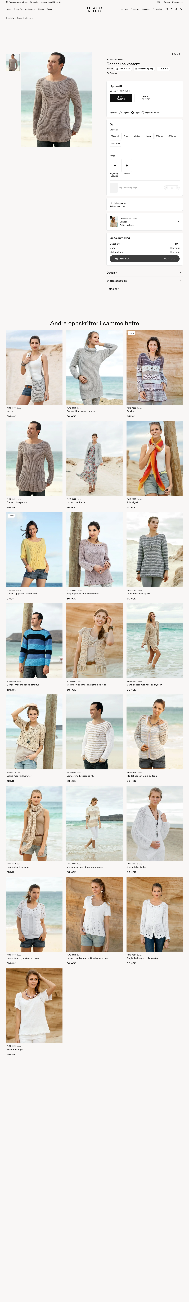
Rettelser (112, 288)
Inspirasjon (146, 9)
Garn (9, 9)
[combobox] (159, 2)
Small (126, 136)
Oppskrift (10, 18)
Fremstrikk (135, 9)
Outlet (49, 9)
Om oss (167, 2)
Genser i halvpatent (25, 18)
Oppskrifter (18, 9)
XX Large (172, 136)
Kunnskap (124, 9)
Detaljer (111, 272)
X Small (115, 136)
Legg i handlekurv (144, 259)
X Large (159, 136)
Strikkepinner (30, 9)
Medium (137, 136)
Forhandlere (157, 9)
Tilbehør (41, 9)
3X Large (115, 143)
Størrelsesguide (116, 280)
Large (148, 136)
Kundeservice (177, 2)
